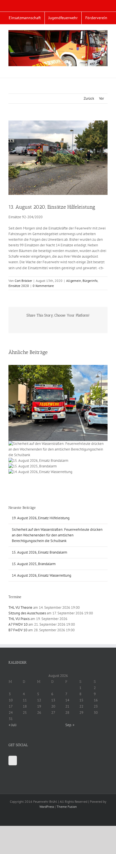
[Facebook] (12, 760)
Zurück (89, 98)
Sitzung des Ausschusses (27, 613)
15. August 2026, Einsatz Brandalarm (39, 552)
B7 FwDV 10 (17, 630)
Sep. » (69, 725)
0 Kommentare (43, 286)
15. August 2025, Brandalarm (34, 563)
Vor (101, 98)
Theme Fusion (67, 806)
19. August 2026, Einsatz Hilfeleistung (41, 518)
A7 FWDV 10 (18, 624)
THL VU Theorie (20, 607)
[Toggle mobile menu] (105, 69)
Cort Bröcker (23, 280)
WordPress (46, 806)
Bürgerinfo (89, 280)
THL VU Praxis (19, 618)
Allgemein (73, 280)
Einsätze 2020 (18, 286)
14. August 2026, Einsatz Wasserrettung (41, 575)
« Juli (12, 725)
